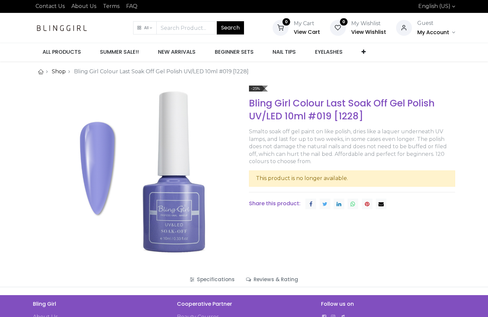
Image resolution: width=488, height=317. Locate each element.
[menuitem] (61, 52)
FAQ (131, 6)
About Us (83, 6)
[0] (280, 27)
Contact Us (50, 6)
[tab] (212, 279)
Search (230, 28)
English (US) (434, 6)
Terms (111, 6)
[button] (145, 27)
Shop (59, 71)
